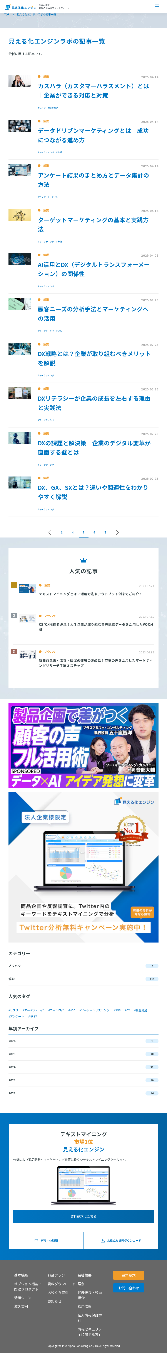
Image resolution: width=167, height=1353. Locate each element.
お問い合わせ (128, 1287)
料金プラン (56, 1275)
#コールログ (56, 1010)
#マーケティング (33, 1010)
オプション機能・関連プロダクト (28, 1286)
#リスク (13, 1010)
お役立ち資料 (58, 1292)
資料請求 (129, 1275)
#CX (127, 1010)
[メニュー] (157, 7)
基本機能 (21, 1275)
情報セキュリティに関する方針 (90, 1331)
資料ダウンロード (61, 1283)
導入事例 (21, 1306)
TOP (7, 14)
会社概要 (85, 1275)
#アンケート (16, 1016)
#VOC (71, 1010)
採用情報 (85, 1306)
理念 (81, 1283)
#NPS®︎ (32, 1016)
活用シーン (22, 1297)
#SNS (117, 1010)
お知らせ (55, 1301)
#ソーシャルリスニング (94, 1010)
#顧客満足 (140, 1010)
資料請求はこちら (83, 1216)
